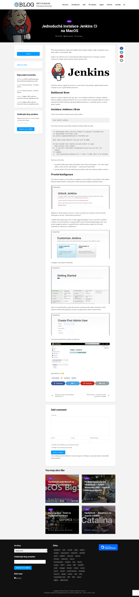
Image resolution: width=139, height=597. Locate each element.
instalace (67, 378)
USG (80, 574)
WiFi (73, 577)
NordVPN (80, 565)
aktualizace (57, 550)
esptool (77, 556)
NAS (74, 565)
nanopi (69, 565)
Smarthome (75, 5)
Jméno (53, 437)
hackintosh (64, 559)
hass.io (72, 559)
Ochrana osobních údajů (88, 592)
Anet (64, 550)
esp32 (55, 556)
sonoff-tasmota (72, 571)
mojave (56, 565)
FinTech (109, 5)
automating (55, 378)
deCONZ (82, 553)
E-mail (73, 437)
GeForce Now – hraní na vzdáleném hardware (59, 514)
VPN (68, 577)
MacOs (80, 562)
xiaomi (79, 577)
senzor (56, 571)
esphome (70, 556)
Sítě (84, 5)
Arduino (82, 550)
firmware (56, 559)
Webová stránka (94, 437)
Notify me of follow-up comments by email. (65, 445)
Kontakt (118, 5)
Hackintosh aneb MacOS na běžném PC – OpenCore (61, 483)
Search (28, 54)
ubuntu (70, 574)
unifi (75, 574)
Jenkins (74, 378)
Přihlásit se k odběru (26, 129)
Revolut (69, 568)
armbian (56, 553)
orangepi (62, 568)
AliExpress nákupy (22, 65)
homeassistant (58, 562)
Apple (101, 5)
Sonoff (62, 571)
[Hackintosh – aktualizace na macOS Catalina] (98, 520)
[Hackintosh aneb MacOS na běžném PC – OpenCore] (62, 488)
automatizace (65, 553)
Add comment (69, 36)
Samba (76, 568)
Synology (82, 571)
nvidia (55, 568)
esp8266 (62, 556)
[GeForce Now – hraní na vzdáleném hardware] (62, 520)
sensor (82, 568)
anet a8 (70, 550)
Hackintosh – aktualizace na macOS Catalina (98, 514)
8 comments (97, 530)
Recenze (65, 5)
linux (74, 562)
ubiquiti (64, 574)
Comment (53, 415)
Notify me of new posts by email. (62, 447)
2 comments (96, 499)
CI (61, 378)
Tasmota (56, 574)
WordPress (83, 591)
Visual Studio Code (59, 577)
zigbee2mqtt (64, 580)
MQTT (62, 565)
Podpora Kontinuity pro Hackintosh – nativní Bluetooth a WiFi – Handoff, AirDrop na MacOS (97, 486)
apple (76, 550)
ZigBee (56, 580)
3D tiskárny (92, 5)
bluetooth (74, 553)
